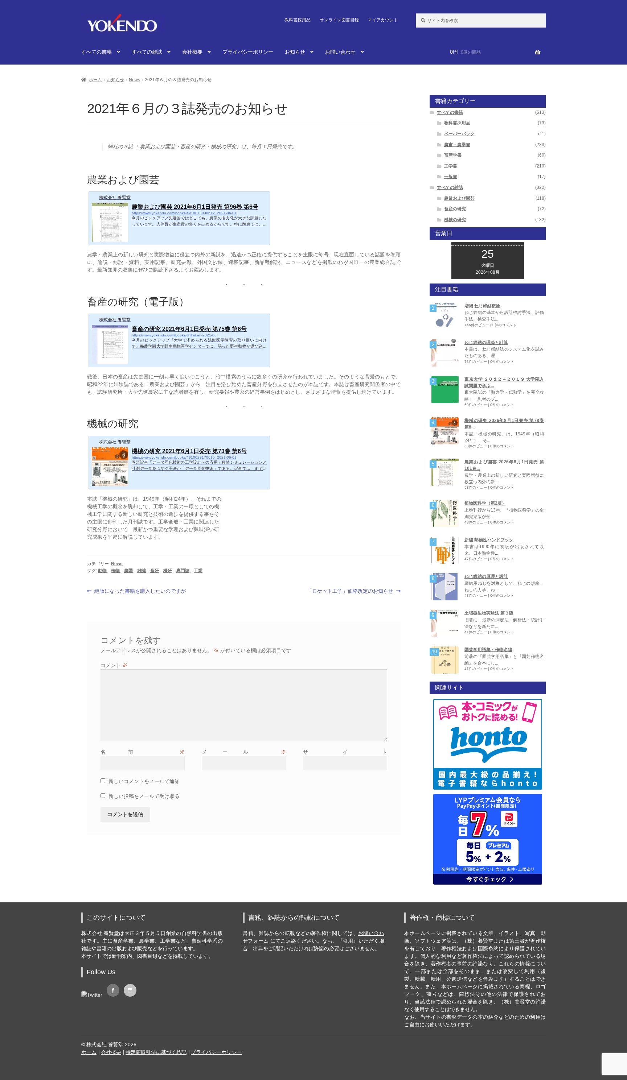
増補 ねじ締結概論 (482, 306)
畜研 (154, 570)
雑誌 (141, 570)
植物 (115, 570)
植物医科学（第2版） (485, 503)
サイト (345, 752)
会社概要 (192, 52)
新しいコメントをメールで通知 (144, 781)
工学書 (450, 166)
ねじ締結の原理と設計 (486, 576)
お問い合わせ (340, 52)
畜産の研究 (455, 208)
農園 (128, 570)
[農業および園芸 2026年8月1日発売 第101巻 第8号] (445, 472)
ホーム (95, 79)
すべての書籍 (96, 52)
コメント (114, 665)
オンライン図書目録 (339, 19)
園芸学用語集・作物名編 (488, 649)
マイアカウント (383, 19)
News (134, 79)
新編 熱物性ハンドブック (488, 539)
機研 (167, 570)
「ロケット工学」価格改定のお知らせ (350, 591)
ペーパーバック (459, 133)
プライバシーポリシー (247, 52)
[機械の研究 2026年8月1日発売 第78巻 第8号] (445, 430)
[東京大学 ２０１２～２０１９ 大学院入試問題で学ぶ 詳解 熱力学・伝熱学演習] (445, 389)
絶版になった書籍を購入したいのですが (140, 591)
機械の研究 (455, 219)
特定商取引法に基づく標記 (156, 1052)
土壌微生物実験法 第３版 (488, 613)
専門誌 (182, 570)
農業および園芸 (459, 198)
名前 (143, 752)
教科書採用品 (297, 19)
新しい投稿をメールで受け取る (144, 796)
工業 (198, 570)
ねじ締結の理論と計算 (486, 342)
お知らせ (295, 52)
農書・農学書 (457, 144)
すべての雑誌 (147, 52)
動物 (102, 570)
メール (244, 752)
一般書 (450, 176)
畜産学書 (453, 155)
